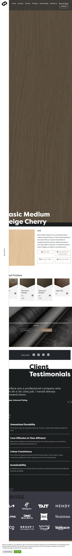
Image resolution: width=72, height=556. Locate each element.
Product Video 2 (63, 260)
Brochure (45, 252)
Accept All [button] (17, 551)
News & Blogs (63, 3)
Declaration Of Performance (63, 253)
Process (27, 3)
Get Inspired (25, 330)
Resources (53, 3)
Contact (64, 6)
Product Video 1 (46, 260)
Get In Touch (46, 330)
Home (14, 3)
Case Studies (44, 3)
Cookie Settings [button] (7, 551)
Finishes (35, 3)
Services (20, 3)
